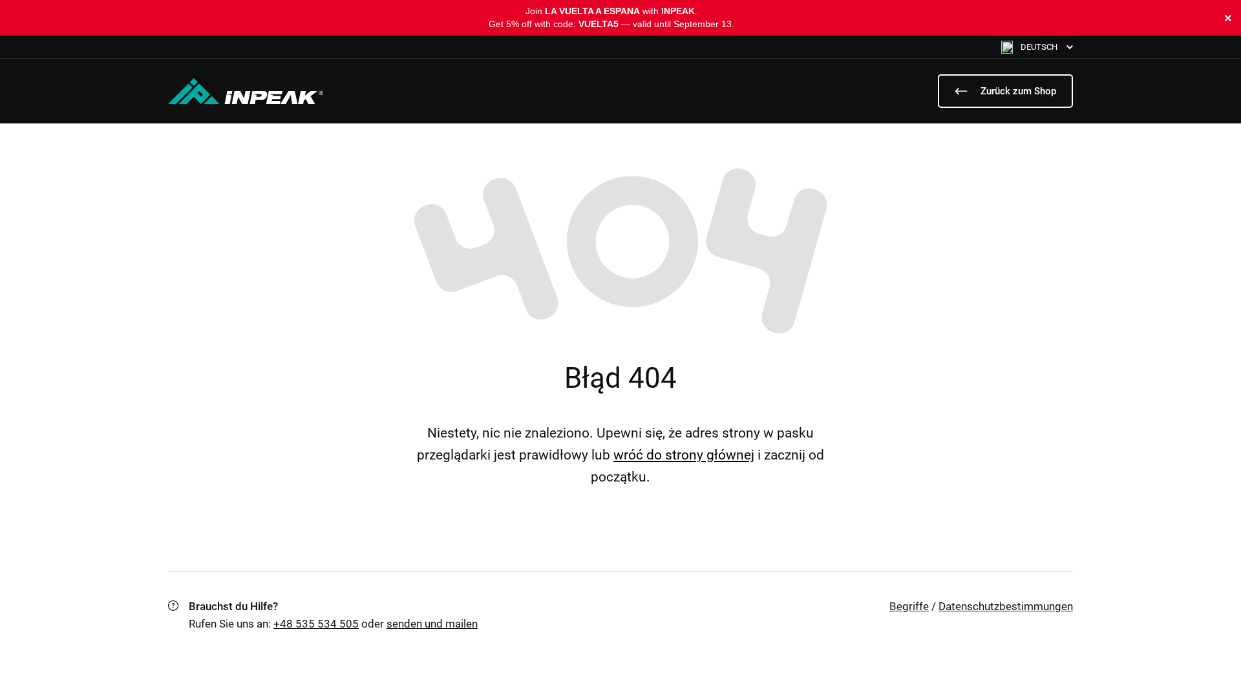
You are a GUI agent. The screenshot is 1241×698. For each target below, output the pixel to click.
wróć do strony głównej (683, 455)
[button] (1037, 47)
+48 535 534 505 (316, 623)
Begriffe (909, 606)
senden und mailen (432, 623)
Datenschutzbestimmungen (1006, 606)
